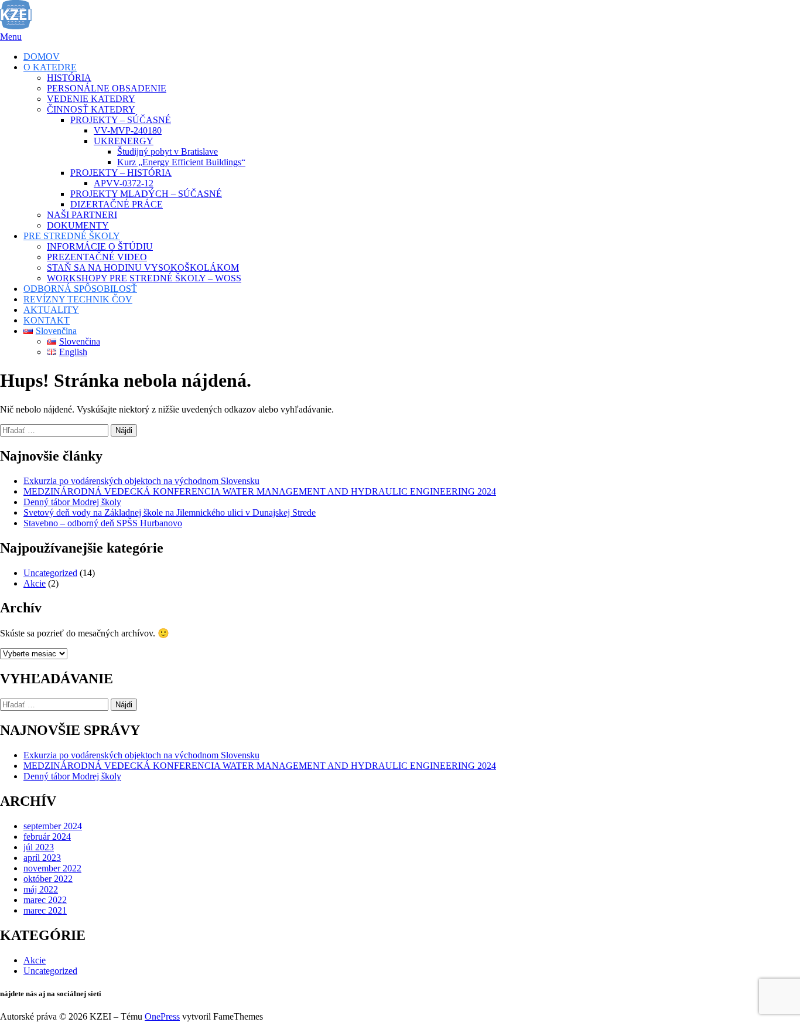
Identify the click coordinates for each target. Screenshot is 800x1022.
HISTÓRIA (69, 78)
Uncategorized (50, 573)
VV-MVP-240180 (128, 130)
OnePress (162, 1016)
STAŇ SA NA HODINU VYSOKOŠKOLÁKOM (143, 267)
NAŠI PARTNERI (82, 215)
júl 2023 (38, 847)
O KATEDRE (50, 67)
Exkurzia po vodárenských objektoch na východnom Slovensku (141, 481)
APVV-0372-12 (123, 183)
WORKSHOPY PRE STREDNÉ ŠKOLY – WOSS (144, 278)
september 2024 (52, 826)
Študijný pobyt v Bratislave (167, 151)
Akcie (34, 583)
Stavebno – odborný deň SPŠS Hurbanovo (102, 523)
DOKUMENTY (78, 225)
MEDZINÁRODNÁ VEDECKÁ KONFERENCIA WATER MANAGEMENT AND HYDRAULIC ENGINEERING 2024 (259, 491)
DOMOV (41, 57)
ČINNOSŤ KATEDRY (91, 109)
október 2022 (48, 879)
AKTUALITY (51, 310)
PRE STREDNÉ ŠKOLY (71, 236)
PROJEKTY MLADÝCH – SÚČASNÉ (146, 194)
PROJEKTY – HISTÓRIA (121, 173)
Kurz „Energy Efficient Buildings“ (181, 162)
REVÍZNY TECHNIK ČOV (77, 299)
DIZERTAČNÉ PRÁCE (116, 204)
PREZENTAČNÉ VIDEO (97, 257)
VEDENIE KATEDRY (91, 99)
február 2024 (47, 837)
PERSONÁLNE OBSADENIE (106, 88)
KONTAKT (46, 320)
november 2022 (52, 868)
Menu (11, 37)
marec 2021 (45, 910)
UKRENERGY (123, 141)
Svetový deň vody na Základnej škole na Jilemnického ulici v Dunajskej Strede (169, 512)
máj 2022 (40, 889)
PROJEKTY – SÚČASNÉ (120, 120)
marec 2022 (45, 900)
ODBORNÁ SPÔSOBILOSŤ (80, 289)
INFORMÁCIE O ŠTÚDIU (100, 246)
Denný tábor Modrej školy (72, 502)
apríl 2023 (42, 858)
